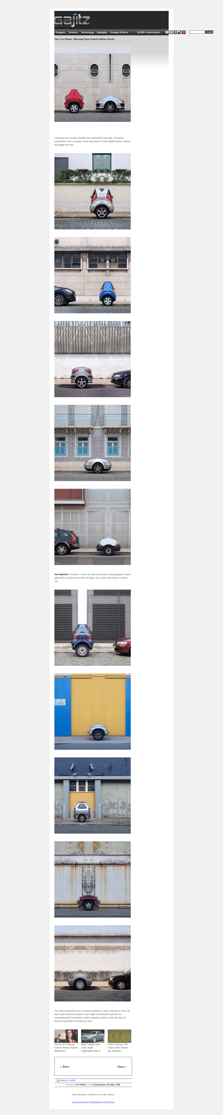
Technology (87, 32)
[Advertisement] (154, 20)
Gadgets (60, 32)
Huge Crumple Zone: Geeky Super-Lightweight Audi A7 (91, 1047)
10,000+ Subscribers (148, 32)
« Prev (64, 1066)
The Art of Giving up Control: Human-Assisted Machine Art (66, 1047)
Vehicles (102, 32)
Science (73, 32)
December (111, 1085)
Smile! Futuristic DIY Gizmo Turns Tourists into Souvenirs (118, 1047)
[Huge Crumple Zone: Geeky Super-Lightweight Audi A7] (93, 1036)
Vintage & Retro (119, 32)
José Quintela (61, 574)
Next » (121, 1066)
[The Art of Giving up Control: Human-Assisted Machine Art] (66, 1036)
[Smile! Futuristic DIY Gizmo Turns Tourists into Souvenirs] (119, 1036)
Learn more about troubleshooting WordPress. (93, 1102)
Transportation (99, 1085)
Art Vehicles (81, 1085)
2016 (118, 1085)
